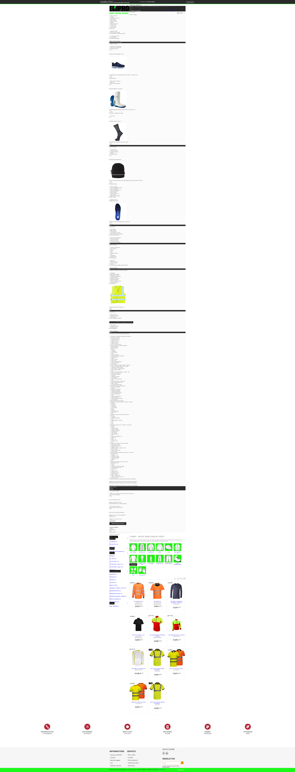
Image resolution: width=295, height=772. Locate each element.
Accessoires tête (113, 149)
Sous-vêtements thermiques (114, 38)
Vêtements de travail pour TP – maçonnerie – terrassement (121, 424)
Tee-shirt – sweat (114, 440)
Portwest (112, 547)
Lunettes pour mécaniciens (116, 396)
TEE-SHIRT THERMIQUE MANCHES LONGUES (176, 602)
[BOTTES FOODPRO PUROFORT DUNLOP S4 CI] (117, 108)
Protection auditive (113, 154)
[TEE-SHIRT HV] (157, 591)
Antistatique (112, 273)
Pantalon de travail (113, 31)
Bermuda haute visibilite (114, 274)
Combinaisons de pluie (114, 315)
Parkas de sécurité (114, 343)
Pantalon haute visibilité (114, 278)
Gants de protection (113, 262)
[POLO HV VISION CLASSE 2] (176, 658)
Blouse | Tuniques (114, 453)
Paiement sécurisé (112, 532)
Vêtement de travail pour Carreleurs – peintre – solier (120, 372)
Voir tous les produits (113, 267)
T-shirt (111, 252)
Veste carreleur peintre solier (116, 384)
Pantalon (112, 249)
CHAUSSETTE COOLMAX (118, 142)
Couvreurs (112, 582)
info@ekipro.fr (110, 1)
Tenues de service (114, 449)
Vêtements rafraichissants (115, 247)
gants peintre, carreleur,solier (116, 378)
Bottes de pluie (113, 325)
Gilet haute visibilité (114, 277)
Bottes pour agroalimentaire (115, 83)
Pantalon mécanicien (115, 397)
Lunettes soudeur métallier (116, 369)
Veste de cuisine (113, 26)
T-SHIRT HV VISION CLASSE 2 (138, 702)
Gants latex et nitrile (115, 458)
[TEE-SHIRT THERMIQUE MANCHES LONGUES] (176, 591)
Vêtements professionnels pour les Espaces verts (119, 461)
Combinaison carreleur (115, 376)
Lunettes (111, 264)
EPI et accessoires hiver (114, 238)
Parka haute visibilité (114, 279)
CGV (110, 530)
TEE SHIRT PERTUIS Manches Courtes (157, 635)
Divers (112, 353)
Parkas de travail (113, 20)
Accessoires (112, 115)
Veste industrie (114, 363)
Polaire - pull (113, 360)
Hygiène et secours (113, 199)
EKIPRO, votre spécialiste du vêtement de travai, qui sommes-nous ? (122, 493)
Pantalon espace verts (115, 473)
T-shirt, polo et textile (115, 362)
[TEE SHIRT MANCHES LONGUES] (176, 624)
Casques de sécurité (114, 150)
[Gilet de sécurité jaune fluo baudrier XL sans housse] (117, 303)
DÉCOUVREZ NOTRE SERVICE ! (116, 507)
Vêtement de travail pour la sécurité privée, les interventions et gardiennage (123, 482)
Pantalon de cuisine (114, 446)
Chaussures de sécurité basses (115, 46)
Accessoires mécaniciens (115, 386)
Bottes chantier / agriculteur (115, 81)
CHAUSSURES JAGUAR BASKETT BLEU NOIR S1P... (123, 74)
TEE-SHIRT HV (157, 601)
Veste (112, 370)
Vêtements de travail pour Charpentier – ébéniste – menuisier (121, 401)
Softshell (112, 22)
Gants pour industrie (115, 354)
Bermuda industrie (114, 346)
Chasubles (113, 454)
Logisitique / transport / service (117, 588)
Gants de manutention (114, 188)
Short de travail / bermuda (115, 32)
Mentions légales (115, 760)
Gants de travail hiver (114, 191)
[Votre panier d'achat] (177, 13)
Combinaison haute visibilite (115, 276)
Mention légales (112, 529)
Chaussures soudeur (114, 48)
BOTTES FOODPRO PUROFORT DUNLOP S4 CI (122, 109)
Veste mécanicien (114, 399)
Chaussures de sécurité (115, 339)
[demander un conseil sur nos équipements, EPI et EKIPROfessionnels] (127, 729)
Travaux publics (114, 601)
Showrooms (131, 765)
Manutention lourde (115, 590)
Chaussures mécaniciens (115, 390)
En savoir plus (161, 769)
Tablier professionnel (114, 23)
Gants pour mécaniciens (115, 393)
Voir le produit (138, 610)
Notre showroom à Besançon (114, 494)
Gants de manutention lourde (115, 190)
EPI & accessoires (113, 261)
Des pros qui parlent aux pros (114, 499)
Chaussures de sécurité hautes (115, 47)
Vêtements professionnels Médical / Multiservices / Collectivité (121, 452)
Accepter (180, 770)
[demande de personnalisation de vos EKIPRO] (47, 729)
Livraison (111, 528)
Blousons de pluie (113, 314)
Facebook (163, 753)
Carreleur (112, 579)
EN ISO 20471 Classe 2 (116, 564)
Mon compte (190, 2)
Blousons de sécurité (115, 338)
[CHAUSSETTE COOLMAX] (117, 140)
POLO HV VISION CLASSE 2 (176, 668)
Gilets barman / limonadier (116, 445)
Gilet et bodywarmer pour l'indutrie (117, 355)
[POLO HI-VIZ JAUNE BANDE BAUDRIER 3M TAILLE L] (157, 658)
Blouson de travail (113, 15)
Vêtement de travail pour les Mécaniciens (117, 385)
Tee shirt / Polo (113, 25)
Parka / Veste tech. (114, 359)
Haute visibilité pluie (113, 328)
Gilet (111, 254)
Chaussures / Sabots (115, 455)
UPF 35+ (112, 569)
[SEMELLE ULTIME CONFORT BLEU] (117, 220)
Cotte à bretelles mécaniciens (116, 392)
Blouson (112, 349)
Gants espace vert (114, 470)
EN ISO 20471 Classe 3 (116, 567)
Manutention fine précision (115, 195)
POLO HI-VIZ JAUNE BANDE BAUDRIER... (157, 669)
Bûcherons (112, 577)
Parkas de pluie (113, 316)
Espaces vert (113, 585)
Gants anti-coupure (113, 186)
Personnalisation (133, 760)
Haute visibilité (113, 230)
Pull (112, 422)
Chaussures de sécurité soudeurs (117, 367)
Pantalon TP (113, 437)
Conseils (130, 757)
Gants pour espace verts (114, 193)
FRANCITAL (113, 544)
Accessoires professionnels (116, 373)
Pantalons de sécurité (115, 342)
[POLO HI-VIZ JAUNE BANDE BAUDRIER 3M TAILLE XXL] (157, 691)
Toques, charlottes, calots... (116, 450)
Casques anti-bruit (114, 428)
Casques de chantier (115, 429)
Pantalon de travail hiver (114, 241)
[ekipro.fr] (119, 10)
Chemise (112, 16)
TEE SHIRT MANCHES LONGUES (176, 635)
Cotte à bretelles (113, 37)
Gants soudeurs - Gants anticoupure (117, 368)
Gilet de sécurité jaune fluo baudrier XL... (117, 307)
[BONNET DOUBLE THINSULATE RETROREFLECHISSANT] (117, 179)
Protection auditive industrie (116, 361)
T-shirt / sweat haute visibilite (115, 281)
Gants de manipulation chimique (116, 187)
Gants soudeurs (113, 194)
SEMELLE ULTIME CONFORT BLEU (119, 221)
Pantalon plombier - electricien (116, 420)
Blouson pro (113, 404)
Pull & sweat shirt (113, 21)
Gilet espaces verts (114, 472)
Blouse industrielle (114, 347)
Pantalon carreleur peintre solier (117, 382)
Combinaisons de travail (114, 18)
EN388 (112, 556)
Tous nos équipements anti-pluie (115, 318)
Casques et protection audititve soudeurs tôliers (119, 366)
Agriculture (113, 574)
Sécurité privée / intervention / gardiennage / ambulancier (120, 336)
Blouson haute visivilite (114, 275)
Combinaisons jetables (115, 457)
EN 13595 (112, 558)
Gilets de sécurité (114, 340)
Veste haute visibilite (114, 282)
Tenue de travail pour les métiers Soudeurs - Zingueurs (120, 365)
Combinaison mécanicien (115, 391)
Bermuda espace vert (115, 462)
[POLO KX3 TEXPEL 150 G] (138, 624)
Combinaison (113, 351)
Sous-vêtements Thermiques (115, 242)
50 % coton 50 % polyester (116, 551)
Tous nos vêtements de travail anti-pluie (121, 322)
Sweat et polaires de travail (115, 232)
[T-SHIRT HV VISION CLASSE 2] (138, 691)
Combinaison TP (114, 431)
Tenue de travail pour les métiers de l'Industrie (118, 345)
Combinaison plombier (115, 417)
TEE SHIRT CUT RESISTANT (138, 668)
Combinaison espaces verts (116, 467)
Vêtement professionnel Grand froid (117, 400)
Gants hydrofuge (113, 192)
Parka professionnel (115, 411)
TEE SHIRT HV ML (138, 601)
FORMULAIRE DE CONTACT (117, 523)
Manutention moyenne (115, 593)
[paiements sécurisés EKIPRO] (208, 729)
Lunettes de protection (114, 151)
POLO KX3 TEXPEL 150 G (138, 635)
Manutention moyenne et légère (117, 596)
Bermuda (113, 388)
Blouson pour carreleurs (115, 374)
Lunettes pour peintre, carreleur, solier (118, 381)
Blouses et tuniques (133, 14)
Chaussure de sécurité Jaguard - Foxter (116, 54)
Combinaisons (113, 255)
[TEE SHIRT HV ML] (138, 591)
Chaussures (112, 260)
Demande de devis (133, 763)
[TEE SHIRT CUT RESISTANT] (138, 658)
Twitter (167, 753)
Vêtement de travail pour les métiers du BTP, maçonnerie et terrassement (122, 478)
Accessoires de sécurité (115, 337)
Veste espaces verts (114, 477)
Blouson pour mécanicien (116, 389)
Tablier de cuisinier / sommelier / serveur (118, 447)
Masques (112, 153)
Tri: (175, 578)
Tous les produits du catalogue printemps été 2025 (118, 265)
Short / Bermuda (113, 248)
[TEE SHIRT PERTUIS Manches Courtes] (157, 624)
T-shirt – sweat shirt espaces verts (117, 476)
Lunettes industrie (114, 357)
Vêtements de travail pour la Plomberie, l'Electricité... (120, 414)
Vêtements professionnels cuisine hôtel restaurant (119, 443)
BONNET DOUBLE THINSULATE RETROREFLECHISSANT (125, 180)
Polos (111, 250)
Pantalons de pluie (113, 327)
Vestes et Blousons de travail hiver (116, 233)
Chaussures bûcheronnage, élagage (117, 466)
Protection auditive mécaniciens (117, 398)
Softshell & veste (113, 256)
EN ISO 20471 (114, 561)
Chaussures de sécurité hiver (115, 237)
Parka (112, 421)
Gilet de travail (113, 19)
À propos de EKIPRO (113, 527)
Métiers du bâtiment (115, 599)
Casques (112, 465)
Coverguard (113, 541)
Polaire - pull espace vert (115, 475)
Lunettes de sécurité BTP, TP (116, 436)
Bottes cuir (112, 82)
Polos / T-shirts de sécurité (116, 344)
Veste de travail (113, 27)
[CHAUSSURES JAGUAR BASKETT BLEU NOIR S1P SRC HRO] (117, 73)
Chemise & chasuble (114, 253)
